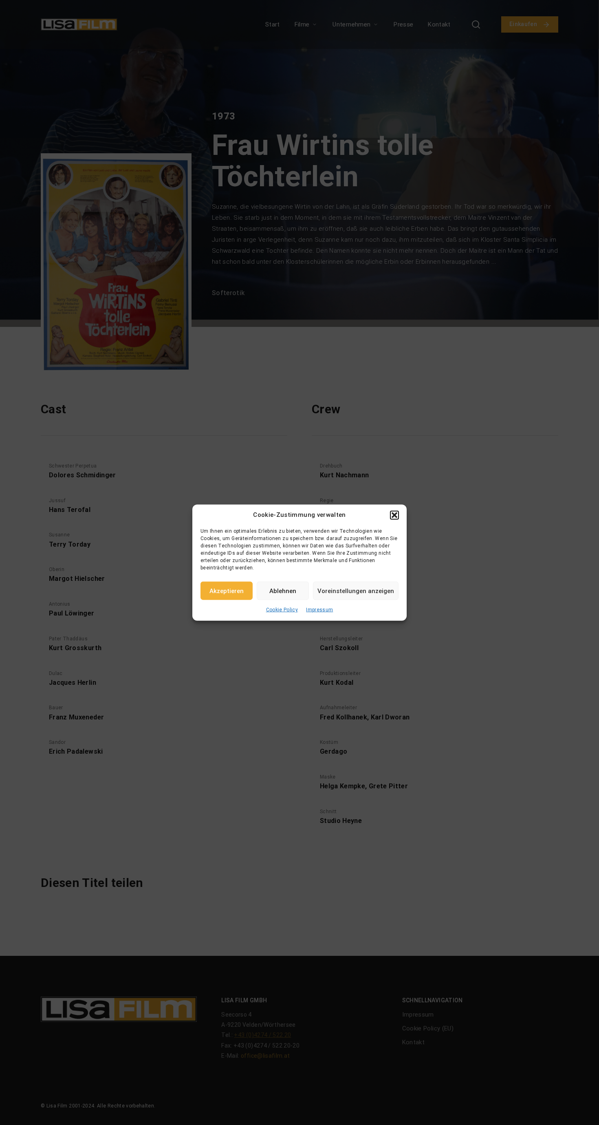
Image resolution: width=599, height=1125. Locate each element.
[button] (394, 515)
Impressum (319, 610)
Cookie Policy (282, 610)
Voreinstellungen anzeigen (355, 590)
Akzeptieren (226, 590)
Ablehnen (282, 590)
